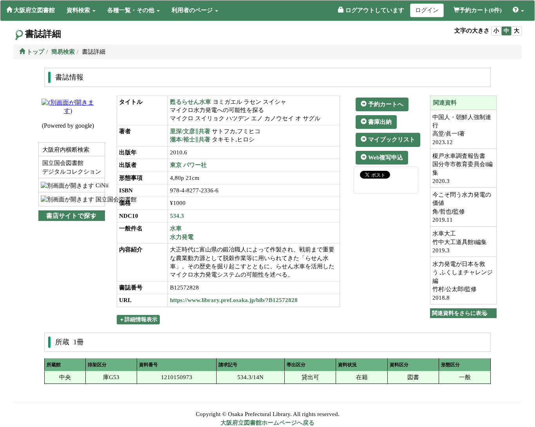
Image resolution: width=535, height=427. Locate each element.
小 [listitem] (496, 31)
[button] (81, 10)
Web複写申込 (385, 157)
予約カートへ (385, 104)
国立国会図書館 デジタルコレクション (71, 167)
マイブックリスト (391, 139)
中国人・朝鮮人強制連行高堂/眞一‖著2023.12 (461, 129)
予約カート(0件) (480, 10)
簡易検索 (63, 52)
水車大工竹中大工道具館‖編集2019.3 (459, 241)
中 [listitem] (506, 31)
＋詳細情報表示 (138, 319)
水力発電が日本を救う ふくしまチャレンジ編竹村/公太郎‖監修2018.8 (462, 281)
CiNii (99, 185)
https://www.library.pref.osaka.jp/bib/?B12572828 (234, 300)
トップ (34, 52)
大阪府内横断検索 (65, 150)
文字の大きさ (472, 30)
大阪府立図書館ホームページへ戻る (267, 423)
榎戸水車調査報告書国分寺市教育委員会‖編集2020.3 (462, 168)
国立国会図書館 (99, 199)
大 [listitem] (516, 31)
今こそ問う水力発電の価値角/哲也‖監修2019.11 (461, 207)
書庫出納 (379, 122)
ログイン (427, 10)
